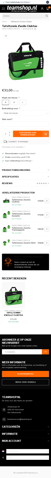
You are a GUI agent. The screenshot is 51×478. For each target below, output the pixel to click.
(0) (35, 29)
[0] (47, 8)
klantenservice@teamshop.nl (19, 419)
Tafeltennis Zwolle (11, 29)
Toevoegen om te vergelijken (13, 147)
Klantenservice (26, 374)
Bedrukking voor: (11, 108)
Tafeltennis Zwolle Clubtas (21, 22)
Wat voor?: (7, 119)
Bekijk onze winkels (25, 382)
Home (4, 22)
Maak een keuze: (10, 97)
